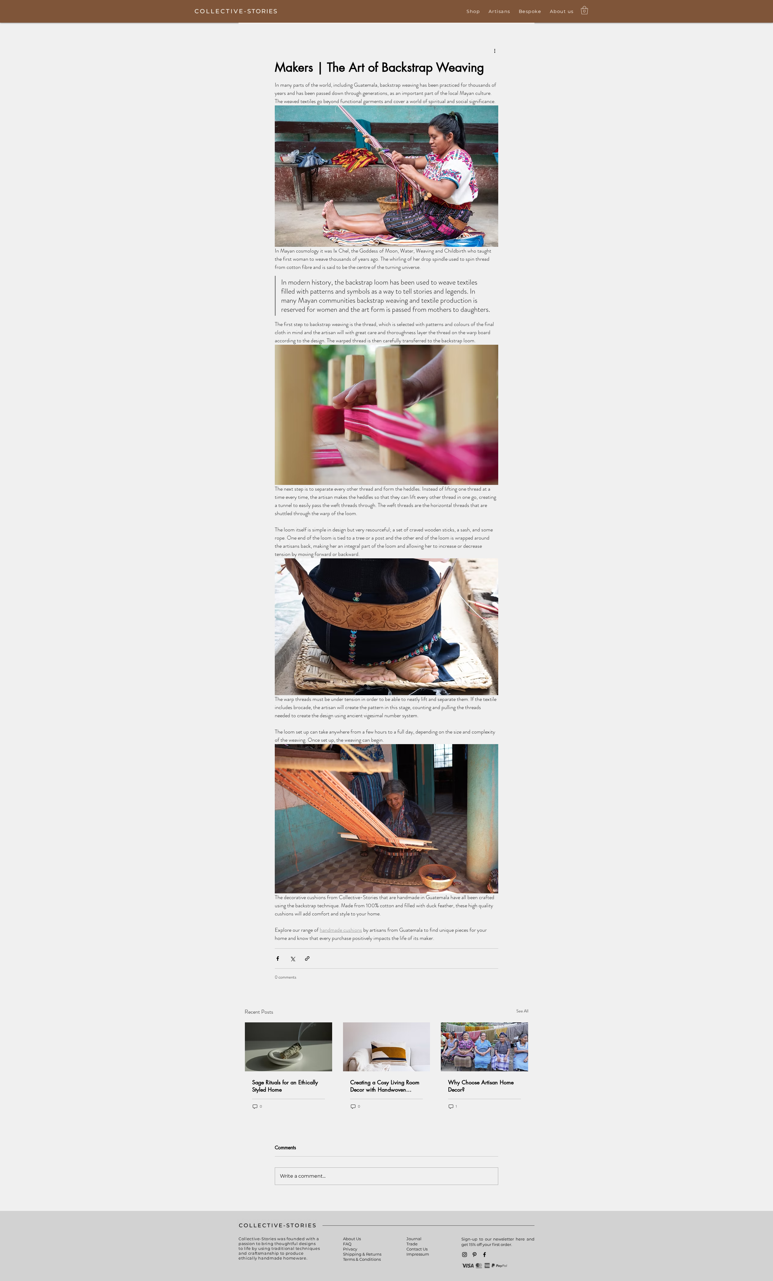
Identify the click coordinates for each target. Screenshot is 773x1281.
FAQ (347, 1243)
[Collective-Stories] (235, 11)
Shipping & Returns (362, 1254)
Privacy (350, 1249)
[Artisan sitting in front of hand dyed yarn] (484, 1046)
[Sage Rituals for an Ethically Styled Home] (288, 1046)
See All (522, 1011)
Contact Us (417, 1249)
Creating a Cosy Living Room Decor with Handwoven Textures (384, 1086)
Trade (412, 1243)
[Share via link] (307, 958)
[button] (473, 11)
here (520, 1239)
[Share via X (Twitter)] (292, 958)
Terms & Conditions (362, 1259)
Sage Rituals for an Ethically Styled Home (285, 1086)
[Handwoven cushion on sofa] (386, 1046)
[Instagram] (464, 1254)
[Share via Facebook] (278, 958)
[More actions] (494, 50)
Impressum (417, 1254)
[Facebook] (484, 1254)
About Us (352, 1238)
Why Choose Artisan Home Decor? (481, 1086)
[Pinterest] (474, 1254)
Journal (414, 1238)
